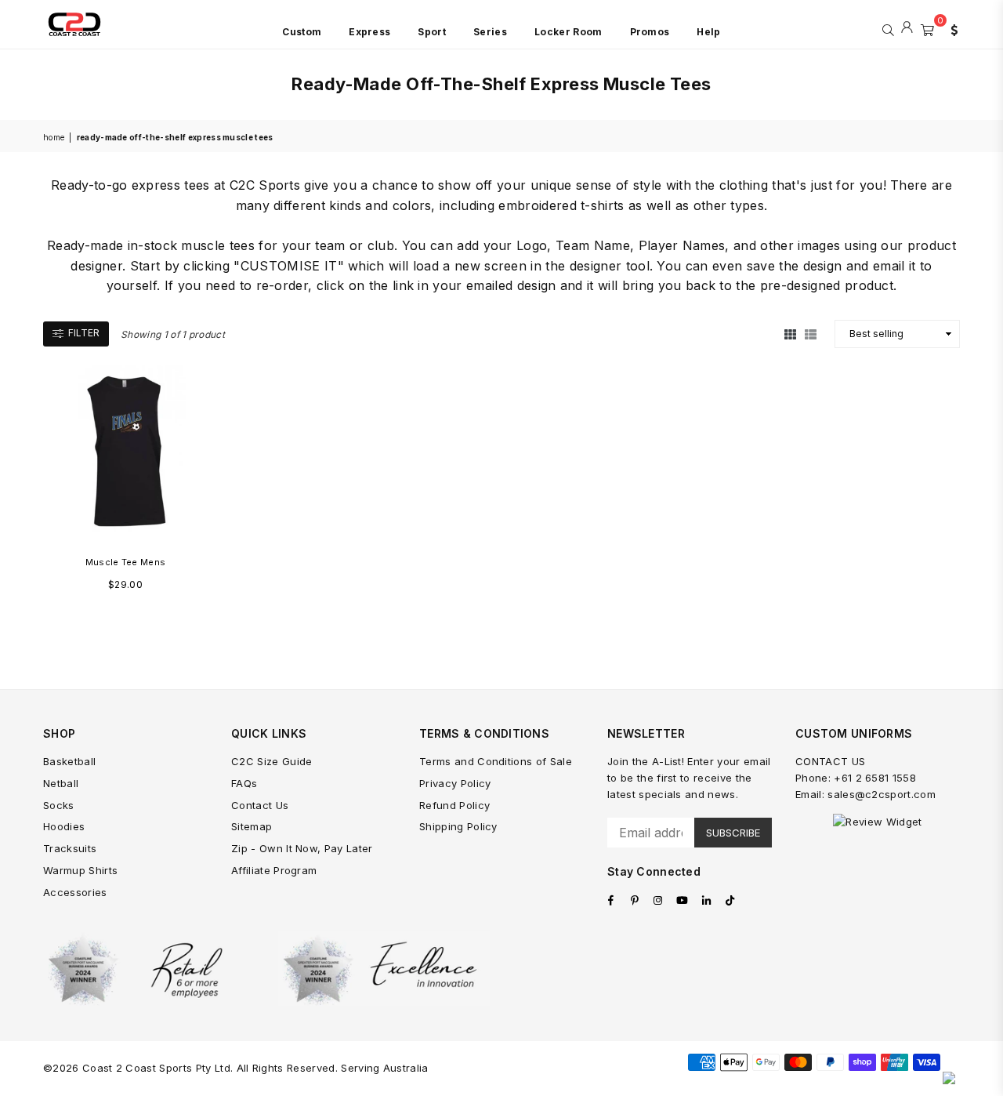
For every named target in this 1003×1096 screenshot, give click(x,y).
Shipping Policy (458, 826)
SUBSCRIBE (733, 832)
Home (53, 137)
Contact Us (259, 805)
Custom (301, 32)
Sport (432, 32)
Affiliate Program (274, 870)
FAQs (244, 783)
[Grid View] (790, 333)
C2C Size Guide (271, 761)
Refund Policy (454, 805)
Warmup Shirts (80, 870)
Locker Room (568, 32)
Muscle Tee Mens (125, 562)
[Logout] (907, 28)
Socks (58, 805)
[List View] (810, 333)
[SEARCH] (888, 28)
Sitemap (251, 826)
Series (490, 32)
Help (708, 32)
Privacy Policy (455, 783)
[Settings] (950, 28)
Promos (650, 32)
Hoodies (64, 826)
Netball (60, 783)
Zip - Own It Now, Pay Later (302, 848)
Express (369, 32)
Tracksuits (69, 848)
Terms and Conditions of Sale (495, 761)
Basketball (69, 761)
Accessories (75, 892)
